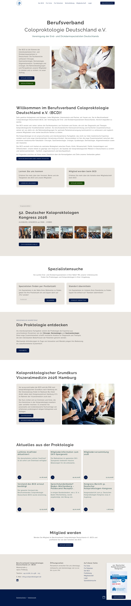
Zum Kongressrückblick (29, 244)
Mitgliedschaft (81, 3)
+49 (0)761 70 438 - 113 (31, 573)
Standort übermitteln (78, 300)
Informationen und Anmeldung (31, 420)
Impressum (32, 597)
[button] (25, 232)
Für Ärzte (49, 3)
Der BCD (41, 3)
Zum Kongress (119, 597)
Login (90, 3)
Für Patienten (58, 3)
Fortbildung (88, 573)
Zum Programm (26, 415)
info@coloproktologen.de (31, 577)
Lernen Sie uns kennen (28, 183)
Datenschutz (21, 597)
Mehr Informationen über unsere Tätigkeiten (33, 158)
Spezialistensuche (107, 3)
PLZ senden (50, 300)
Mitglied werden (26, 78)
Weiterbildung (69, 3)
